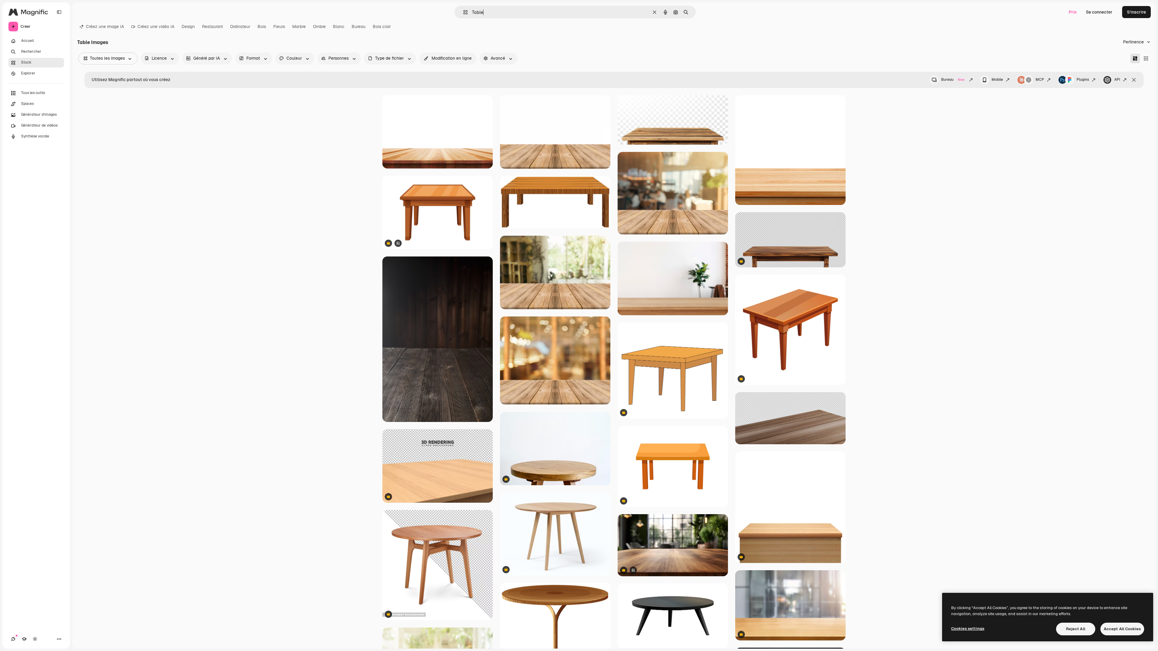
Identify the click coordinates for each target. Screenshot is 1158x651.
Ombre (319, 26)
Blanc (338, 26)
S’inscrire (1136, 12)
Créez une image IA (105, 26)
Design (188, 26)
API (1117, 79)
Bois (262, 26)
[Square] (1146, 58)
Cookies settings (967, 628)
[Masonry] (1135, 58)
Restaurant (212, 26)
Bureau (358, 26)
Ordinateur (240, 26)
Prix (1073, 12)
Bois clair (382, 26)
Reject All (1075, 628)
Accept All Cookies (1122, 628)
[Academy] (24, 639)
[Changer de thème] (35, 639)
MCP (1040, 79)
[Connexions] (13, 639)
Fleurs (279, 26)
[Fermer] (1133, 79)
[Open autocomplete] (463, 12)
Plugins (1083, 79)
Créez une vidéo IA (156, 26)
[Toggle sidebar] (59, 12)
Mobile (997, 79)
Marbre (299, 26)
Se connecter (1099, 12)
